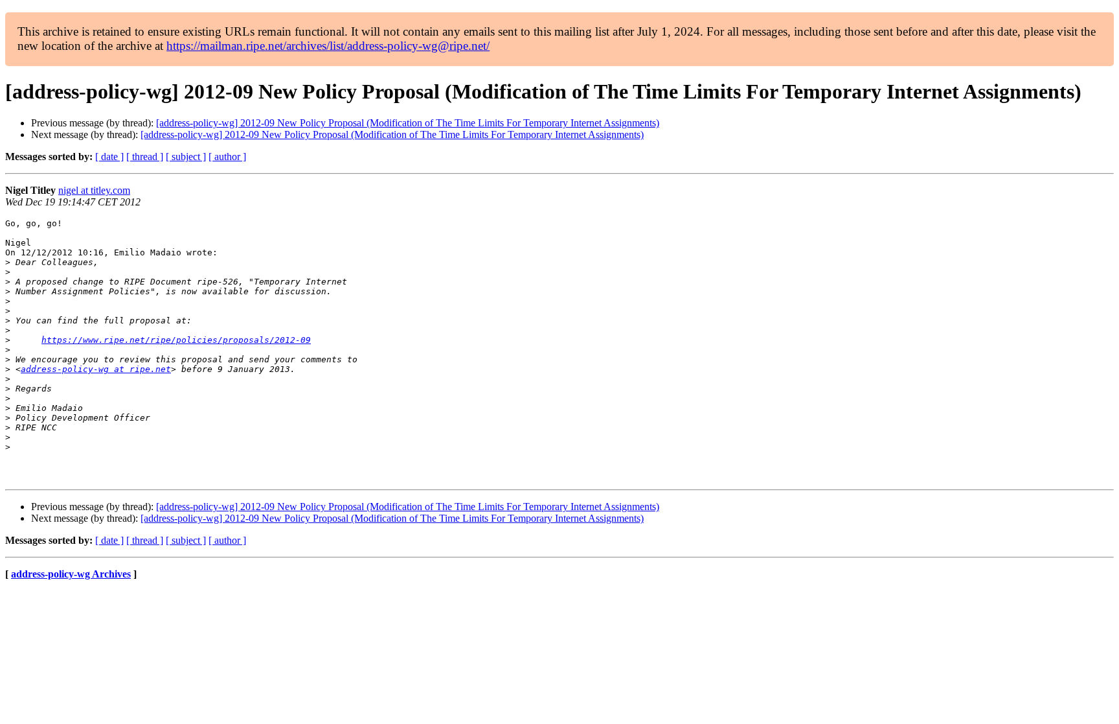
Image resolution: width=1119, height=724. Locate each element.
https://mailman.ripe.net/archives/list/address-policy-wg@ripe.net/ (328, 46)
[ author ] (227, 156)
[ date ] (109, 156)
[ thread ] (144, 156)
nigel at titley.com (94, 190)
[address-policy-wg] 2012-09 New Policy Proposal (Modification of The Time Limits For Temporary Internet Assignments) (407, 122)
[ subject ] (186, 156)
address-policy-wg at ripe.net (96, 369)
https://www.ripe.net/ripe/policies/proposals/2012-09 (176, 340)
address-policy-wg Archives (71, 573)
